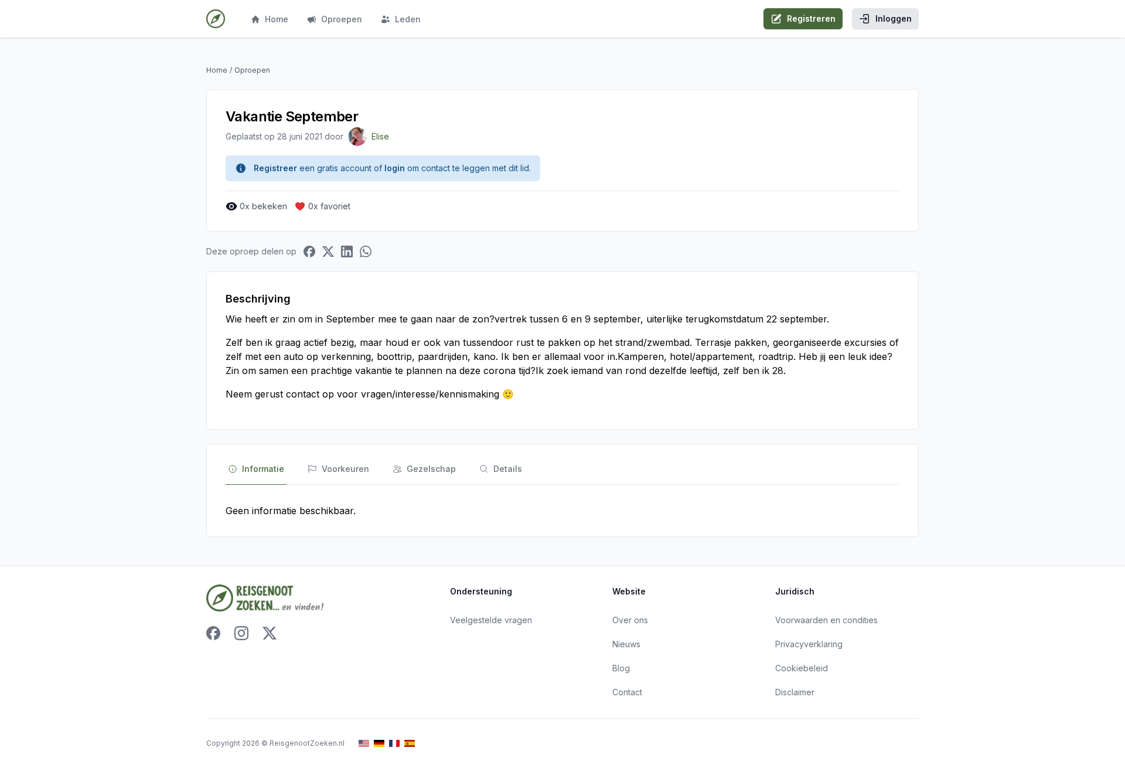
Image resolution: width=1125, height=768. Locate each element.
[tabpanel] (562, 511)
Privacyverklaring (809, 644)
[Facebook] (213, 633)
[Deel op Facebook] (309, 251)
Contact (627, 692)
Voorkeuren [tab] (345, 469)
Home (276, 19)
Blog (621, 668)
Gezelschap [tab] (431, 469)
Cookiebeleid (801, 668)
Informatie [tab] (263, 469)
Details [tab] (507, 469)
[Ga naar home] (215, 18)
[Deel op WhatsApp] (365, 251)
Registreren (811, 18)
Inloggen (893, 18)
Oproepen (341, 19)
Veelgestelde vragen (491, 620)
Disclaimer (794, 692)
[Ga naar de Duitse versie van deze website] (379, 743)
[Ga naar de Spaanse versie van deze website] (409, 743)
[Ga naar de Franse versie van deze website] (394, 743)
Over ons (630, 620)
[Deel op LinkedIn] (347, 251)
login (394, 168)
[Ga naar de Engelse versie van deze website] (364, 743)
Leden (408, 19)
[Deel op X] (328, 251)
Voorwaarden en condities (826, 620)
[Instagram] (241, 633)
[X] (269, 633)
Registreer (275, 168)
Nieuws (626, 644)
